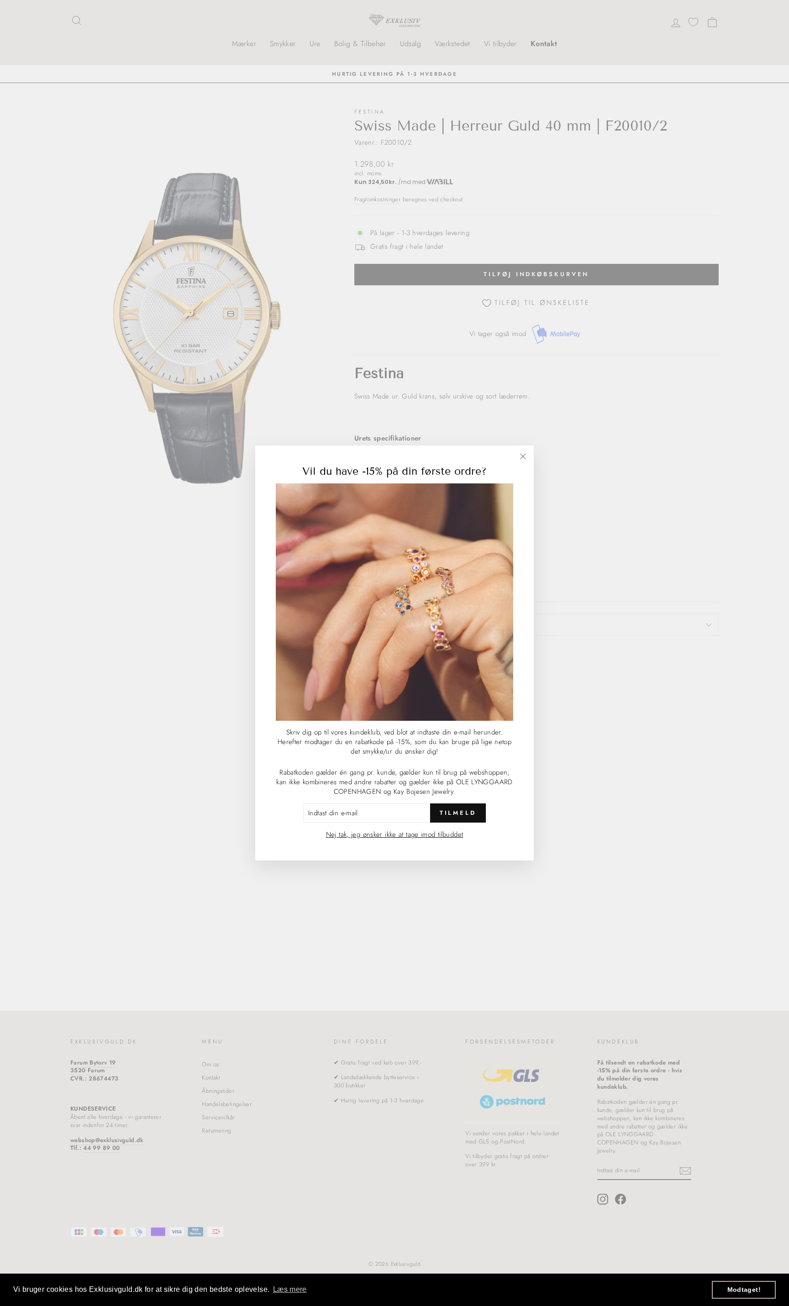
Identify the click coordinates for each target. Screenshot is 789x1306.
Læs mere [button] (290, 1289)
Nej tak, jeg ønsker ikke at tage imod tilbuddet (394, 834)
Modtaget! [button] (744, 1289)
